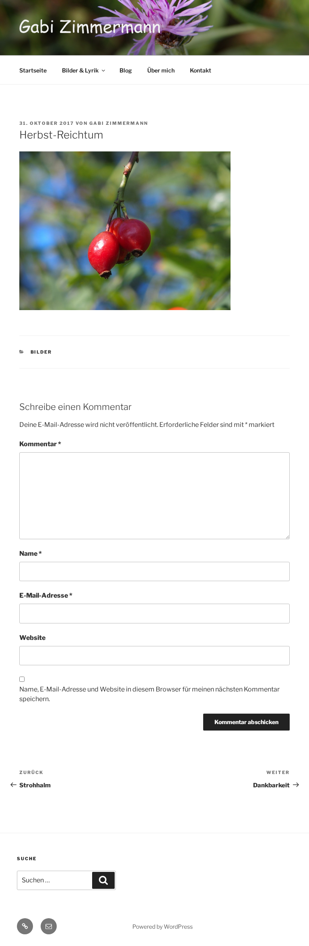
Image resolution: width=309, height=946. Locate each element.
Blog (125, 70)
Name (30, 553)
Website (32, 638)
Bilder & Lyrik (80, 70)
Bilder (41, 352)
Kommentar (40, 444)
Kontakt (200, 70)
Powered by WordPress (162, 926)
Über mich (161, 70)
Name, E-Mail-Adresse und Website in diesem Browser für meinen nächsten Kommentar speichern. (149, 694)
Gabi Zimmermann (118, 123)
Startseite (33, 70)
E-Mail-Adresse (45, 595)
